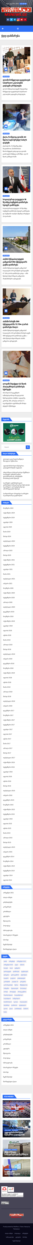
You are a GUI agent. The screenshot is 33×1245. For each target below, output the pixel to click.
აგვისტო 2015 (7, 819)
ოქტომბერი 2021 (9, 560)
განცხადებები (7, 902)
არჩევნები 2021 (8, 892)
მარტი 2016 (7, 786)
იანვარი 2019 (7, 659)
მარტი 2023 (7, 555)
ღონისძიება (18, 1008)
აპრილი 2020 (7, 602)
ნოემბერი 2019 (8, 616)
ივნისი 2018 (7, 682)
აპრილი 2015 (7, 837)
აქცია (16, 964)
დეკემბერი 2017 (8, 710)
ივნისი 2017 (7, 739)
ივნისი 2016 (7, 781)
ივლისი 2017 (7, 734)
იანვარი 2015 (7, 852)
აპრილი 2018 (7, 692)
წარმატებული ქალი (10, 949)
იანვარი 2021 (7, 583)
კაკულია (12, 978)
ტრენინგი (6, 1005)
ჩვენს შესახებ (7, 944)
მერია (16, 985)
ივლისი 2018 (7, 677)
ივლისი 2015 (7, 823)
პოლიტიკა (6, 925)
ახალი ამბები (7, 897)
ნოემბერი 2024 (8, 508)
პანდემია (6, 988)
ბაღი (11, 968)
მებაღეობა (7, 921)
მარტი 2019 (7, 649)
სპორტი (6, 940)
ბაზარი (22, 964)
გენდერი (17, 968)
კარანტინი (7, 981)
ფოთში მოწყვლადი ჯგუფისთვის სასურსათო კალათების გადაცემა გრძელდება (16, 83)
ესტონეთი (24, 975)
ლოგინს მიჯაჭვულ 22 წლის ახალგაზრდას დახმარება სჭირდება (14, 387)
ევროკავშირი (15, 975)
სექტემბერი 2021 (9, 564)
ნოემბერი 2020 (8, 588)
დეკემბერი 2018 (8, 663)
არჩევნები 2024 (8, 964)
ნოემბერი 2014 (8, 861)
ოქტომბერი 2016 (9, 762)
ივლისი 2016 (7, 776)
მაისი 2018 (6, 687)
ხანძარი (25, 1008)
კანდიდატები (21, 978)
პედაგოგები (14, 988)
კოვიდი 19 (15, 981)
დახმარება (16, 971)
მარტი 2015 (7, 842)
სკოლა (16, 1002)
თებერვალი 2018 (9, 701)
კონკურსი (23, 981)
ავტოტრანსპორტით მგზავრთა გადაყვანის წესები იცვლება (14, 1134)
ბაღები (6, 968)
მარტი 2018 (7, 696)
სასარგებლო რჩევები (10, 935)
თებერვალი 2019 (9, 654)
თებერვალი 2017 (9, 757)
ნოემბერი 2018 (8, 668)
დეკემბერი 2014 (8, 856)
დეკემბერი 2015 (8, 800)
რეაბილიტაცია (8, 995)
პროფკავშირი (22, 991)
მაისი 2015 (6, 833)
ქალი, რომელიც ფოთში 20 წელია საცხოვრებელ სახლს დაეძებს (15, 140)
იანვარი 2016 (7, 795)
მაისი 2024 (6, 531)
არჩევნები (12, 961)
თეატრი (6, 978)
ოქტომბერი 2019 (9, 621)
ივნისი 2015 (7, 828)
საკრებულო (7, 998)
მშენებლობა (23, 985)
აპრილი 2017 (7, 748)
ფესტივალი (22, 1005)
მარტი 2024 (7, 536)
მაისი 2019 (6, 640)
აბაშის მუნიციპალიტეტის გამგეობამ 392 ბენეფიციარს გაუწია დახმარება (15, 262)
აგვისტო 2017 (7, 729)
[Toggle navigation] (18, 28)
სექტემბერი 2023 (9, 546)
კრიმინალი (7, 911)
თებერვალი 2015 (9, 847)
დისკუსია (6, 975)
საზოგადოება (6, 76)
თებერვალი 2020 (9, 607)
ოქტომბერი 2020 (9, 593)
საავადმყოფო (19, 995)
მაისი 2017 (6, 743)
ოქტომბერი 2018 (9, 673)
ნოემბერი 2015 (8, 805)
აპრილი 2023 (7, 550)
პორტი (6, 991)
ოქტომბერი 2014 (9, 866)
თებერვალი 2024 (9, 541)
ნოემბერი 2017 (8, 715)
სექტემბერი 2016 (9, 767)
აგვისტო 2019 (7, 626)
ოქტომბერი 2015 (9, 809)
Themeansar (16, 1229)
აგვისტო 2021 (7, 569)
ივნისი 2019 (7, 635)
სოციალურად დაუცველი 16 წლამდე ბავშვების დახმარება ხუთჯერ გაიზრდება (15, 202)
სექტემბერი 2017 (9, 725)
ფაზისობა (14, 1005)
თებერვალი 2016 (9, 790)
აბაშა (5, 961)
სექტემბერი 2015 (9, 814)
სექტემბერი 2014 (9, 870)
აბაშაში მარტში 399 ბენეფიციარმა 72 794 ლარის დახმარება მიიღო (15, 324)
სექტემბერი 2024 (9, 517)
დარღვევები (7, 971)
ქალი (11, 1008)
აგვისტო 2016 (7, 772)
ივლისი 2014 (7, 880)
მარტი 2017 (7, 753)
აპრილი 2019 (7, 644)
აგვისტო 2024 (7, 522)
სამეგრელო (16, 998)
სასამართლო (8, 1002)
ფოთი (5, 1008)
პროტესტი (13, 991)
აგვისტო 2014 (7, 875)
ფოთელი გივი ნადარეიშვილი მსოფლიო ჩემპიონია (14, 1115)
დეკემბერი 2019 (8, 612)
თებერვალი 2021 (9, 579)
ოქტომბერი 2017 (9, 720)
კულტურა (6, 916)
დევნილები (24, 971)
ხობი (5, 1012)
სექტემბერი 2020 (9, 597)
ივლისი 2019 (7, 630)
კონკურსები (7, 907)
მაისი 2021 (6, 574)
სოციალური (23, 1002)
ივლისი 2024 (7, 527)
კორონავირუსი (8, 985)
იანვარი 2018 (7, 706)
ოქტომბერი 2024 (9, 513)
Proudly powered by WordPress (11, 1226)
